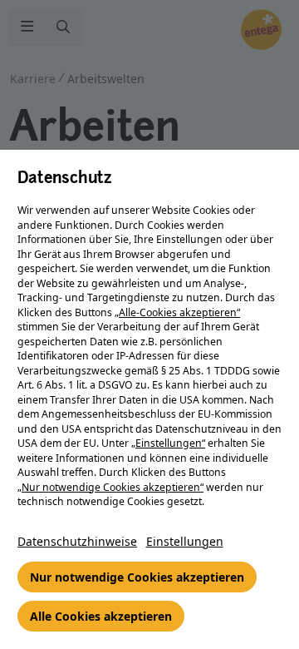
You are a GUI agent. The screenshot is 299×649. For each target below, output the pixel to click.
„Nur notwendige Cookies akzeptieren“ (110, 487)
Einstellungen (184, 541)
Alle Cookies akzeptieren (101, 616)
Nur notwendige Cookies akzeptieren (137, 577)
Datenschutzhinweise (77, 541)
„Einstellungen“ (168, 443)
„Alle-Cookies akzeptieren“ (177, 312)
